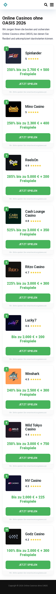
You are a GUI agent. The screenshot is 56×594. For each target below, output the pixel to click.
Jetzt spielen (28, 83)
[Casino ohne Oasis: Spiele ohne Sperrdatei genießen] (5, 4)
